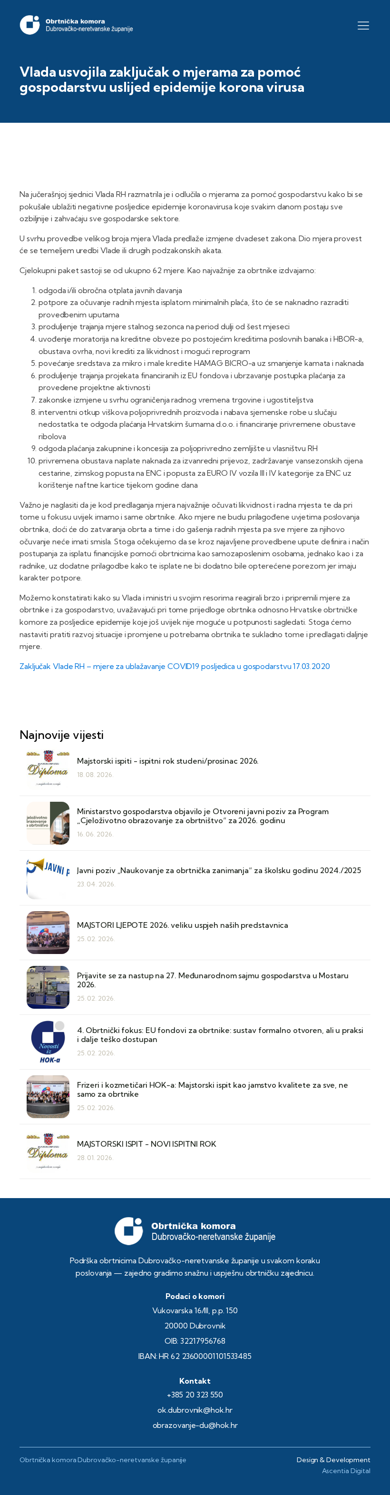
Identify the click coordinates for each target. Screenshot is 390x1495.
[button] (363, 25)
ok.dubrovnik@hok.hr (194, 1410)
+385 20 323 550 (195, 1394)
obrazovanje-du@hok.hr (195, 1425)
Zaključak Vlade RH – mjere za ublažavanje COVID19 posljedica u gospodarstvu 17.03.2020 (175, 666)
